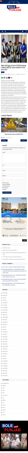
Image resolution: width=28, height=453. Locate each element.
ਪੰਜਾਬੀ (9, 2)
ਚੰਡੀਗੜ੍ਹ (4, 400)
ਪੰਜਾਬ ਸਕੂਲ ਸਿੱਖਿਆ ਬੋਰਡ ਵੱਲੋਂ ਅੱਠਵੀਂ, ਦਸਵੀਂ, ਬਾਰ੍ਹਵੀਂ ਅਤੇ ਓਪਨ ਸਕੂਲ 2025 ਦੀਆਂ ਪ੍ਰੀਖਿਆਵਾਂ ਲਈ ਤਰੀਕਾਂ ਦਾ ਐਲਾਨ (14, 271)
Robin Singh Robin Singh (8, 269)
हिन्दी (13, 2)
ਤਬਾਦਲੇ (4, 405)
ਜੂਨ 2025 (4, 327)
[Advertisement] (14, 22)
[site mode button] (23, 31)
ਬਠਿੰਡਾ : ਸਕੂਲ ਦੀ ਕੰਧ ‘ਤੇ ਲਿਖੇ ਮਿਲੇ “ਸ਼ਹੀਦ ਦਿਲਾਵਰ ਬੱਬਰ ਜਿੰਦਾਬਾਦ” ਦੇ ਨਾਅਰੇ (14, 253)
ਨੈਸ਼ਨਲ (4, 407)
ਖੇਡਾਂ (3, 397)
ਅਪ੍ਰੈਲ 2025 (5, 331)
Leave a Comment (21, 74)
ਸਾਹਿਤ (4, 390)
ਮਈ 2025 (4, 329)
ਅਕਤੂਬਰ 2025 (5, 317)
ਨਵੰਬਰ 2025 (5, 314)
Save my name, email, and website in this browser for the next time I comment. (6, 186)
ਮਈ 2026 (4, 300)
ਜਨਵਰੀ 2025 (5, 339)
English (18, 2)
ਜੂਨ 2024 (4, 356)
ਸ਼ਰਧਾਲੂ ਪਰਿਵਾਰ (9, 137)
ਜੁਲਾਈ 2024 (5, 353)
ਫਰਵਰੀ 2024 (5, 365)
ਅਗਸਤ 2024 (5, 351)
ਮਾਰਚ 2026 (5, 305)
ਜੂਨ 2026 (4, 297)
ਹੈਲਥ (3, 392)
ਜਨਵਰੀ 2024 (5, 368)
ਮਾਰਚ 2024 (5, 363)
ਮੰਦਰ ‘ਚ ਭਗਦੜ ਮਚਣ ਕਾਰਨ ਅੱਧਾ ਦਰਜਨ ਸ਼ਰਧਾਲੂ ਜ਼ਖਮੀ (12, 256)
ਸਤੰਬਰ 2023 (5, 373)
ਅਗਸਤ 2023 (5, 375)
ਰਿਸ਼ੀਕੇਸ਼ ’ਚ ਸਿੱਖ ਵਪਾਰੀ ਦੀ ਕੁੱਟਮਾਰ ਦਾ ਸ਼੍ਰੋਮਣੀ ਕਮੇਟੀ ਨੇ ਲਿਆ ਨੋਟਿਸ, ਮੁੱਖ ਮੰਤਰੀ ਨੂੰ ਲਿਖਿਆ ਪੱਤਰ (5, 140)
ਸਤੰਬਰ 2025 (5, 319)
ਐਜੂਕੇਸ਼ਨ (4, 385)
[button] (2, 125)
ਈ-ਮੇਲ (3, 170)
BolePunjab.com (12, 74)
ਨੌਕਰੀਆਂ (4, 410)
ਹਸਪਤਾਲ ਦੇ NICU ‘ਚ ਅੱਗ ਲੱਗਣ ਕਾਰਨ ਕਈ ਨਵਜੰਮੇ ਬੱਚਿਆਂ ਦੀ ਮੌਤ (14, 259)
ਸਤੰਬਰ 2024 (5, 348)
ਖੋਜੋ (24, 240)
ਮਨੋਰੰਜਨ (4, 414)
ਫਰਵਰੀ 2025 (5, 336)
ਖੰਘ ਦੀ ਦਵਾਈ (5, 395)
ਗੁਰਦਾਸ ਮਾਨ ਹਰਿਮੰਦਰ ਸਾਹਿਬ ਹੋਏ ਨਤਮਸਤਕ (17, 266)
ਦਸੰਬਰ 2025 (5, 312)
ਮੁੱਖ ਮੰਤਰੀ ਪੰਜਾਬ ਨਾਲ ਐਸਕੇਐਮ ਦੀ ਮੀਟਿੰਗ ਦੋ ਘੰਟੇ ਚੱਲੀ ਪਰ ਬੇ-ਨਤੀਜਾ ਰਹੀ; (24, 140)
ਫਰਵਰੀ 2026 (5, 307)
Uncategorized (6, 383)
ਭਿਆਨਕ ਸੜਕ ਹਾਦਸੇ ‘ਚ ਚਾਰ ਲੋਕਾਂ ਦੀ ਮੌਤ (14, 134)
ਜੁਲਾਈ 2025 (5, 324)
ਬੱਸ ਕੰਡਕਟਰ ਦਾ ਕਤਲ (6, 247)
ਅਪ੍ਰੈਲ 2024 (5, 361)
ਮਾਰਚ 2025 (5, 334)
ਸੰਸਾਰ (4, 388)
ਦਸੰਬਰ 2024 (5, 341)
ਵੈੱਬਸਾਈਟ (4, 175)
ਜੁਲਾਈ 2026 (5, 295)
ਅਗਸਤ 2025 (5, 322)
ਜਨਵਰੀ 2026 (5, 310)
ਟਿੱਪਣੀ (3, 152)
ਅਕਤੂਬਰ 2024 (5, 346)
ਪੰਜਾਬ (3, 72)
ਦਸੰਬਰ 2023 (5, 370)
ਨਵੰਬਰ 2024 (5, 344)
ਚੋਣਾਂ (3, 402)
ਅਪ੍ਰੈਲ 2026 (5, 302)
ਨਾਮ (3, 165)
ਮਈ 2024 (4, 358)
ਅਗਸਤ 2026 (5, 293)
